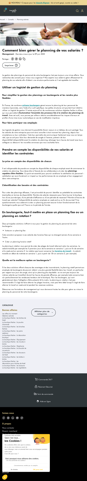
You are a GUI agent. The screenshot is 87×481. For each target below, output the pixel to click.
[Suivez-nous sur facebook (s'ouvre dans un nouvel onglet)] (4, 417)
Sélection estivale (8, 316)
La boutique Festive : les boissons (13, 365)
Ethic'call (5, 472)
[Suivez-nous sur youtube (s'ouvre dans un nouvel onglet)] (18, 417)
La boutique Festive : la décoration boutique (14, 336)
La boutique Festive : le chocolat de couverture (14, 349)
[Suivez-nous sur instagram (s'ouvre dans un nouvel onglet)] (9, 417)
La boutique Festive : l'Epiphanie (13, 346)
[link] (3, 19)
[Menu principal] (4, 11)
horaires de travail (63, 251)
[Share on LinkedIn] (20, 59)
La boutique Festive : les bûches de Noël (14, 319)
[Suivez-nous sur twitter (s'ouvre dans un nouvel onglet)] (22, 417)
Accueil (2, 19)
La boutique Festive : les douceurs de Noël (13, 353)
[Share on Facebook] (12, 59)
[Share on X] (16, 59)
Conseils (11, 19)
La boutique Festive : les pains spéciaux (12, 332)
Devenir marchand (9, 431)
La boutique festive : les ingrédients (14, 368)
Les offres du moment (9, 314)
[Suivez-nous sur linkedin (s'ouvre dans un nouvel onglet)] (13, 417)
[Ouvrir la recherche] (77, 11)
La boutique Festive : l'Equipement (13, 339)
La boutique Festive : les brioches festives (13, 327)
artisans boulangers (31, 105)
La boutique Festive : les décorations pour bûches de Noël (13, 362)
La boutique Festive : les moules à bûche (13, 343)
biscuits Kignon (42, 2)
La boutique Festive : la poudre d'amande (12, 323)
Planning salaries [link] (23, 19)
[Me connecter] (82, 11)
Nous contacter (8, 427)
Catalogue (7, 305)
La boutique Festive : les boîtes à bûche (13, 358)
